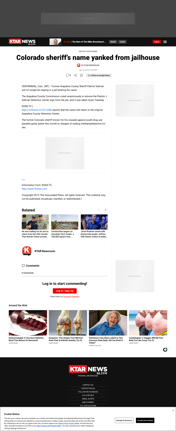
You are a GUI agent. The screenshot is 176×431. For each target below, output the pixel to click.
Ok (173, 410)
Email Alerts (88, 399)
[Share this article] (75, 75)
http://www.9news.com (34, 188)
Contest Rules (88, 388)
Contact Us (88, 385)
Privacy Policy (74, 423)
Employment (88, 402)
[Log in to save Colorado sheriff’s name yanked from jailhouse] (81, 75)
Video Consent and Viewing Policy (48, 426)
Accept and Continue (145, 420)
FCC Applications (88, 406)
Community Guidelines (71, 297)
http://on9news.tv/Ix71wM (36, 109)
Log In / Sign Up (65, 291)
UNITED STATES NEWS (88, 51)
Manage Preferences (124, 420)
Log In (156, 42)
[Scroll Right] (105, 210)
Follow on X (88, 395)
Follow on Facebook (88, 392)
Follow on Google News (100, 75)
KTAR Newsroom (45, 251)
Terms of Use (63, 423)
